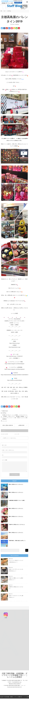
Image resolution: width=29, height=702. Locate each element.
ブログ (4, 10)
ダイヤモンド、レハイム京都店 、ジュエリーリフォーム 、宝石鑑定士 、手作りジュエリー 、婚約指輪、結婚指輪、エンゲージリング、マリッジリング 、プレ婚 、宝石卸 (15, 416)
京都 (26, 417)
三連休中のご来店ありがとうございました (17, 524)
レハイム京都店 (14, 313)
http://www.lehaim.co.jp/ (14, 347)
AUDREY (3, 415)
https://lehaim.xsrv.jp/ (14, 343)
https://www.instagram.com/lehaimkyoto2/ (15, 369)
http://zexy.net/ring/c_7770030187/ (14, 356)
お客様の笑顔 (21, 425)
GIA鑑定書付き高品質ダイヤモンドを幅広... (17, 500)
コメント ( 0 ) (16, 434)
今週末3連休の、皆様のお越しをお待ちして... (17, 540)
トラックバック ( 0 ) (4, 434)
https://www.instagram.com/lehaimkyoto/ (14, 363)
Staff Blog (9, 10)
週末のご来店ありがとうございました (16, 484)
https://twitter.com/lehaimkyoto (14, 380)
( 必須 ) (4, 445)
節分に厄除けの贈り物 (8, 425)
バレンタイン (22, 417)
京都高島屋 (4, 419)
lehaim (6, 411)
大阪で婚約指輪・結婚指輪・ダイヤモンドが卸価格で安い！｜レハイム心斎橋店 (14, 675)
